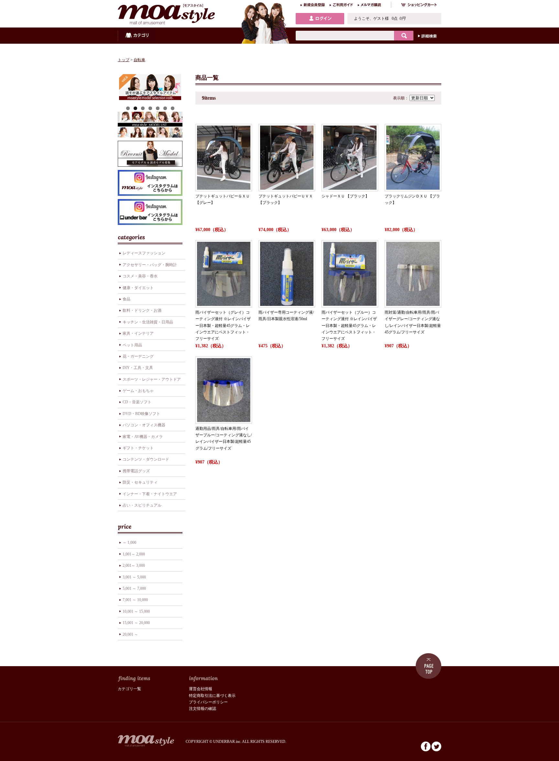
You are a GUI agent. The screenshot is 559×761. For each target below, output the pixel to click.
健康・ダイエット (138, 287)
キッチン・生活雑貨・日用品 (148, 322)
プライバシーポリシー (208, 702)
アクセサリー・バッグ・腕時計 (150, 265)
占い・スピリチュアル (142, 505)
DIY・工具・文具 (138, 367)
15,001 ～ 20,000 (136, 623)
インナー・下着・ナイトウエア (150, 494)
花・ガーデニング (138, 356)
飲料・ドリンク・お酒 (142, 310)
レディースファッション (144, 253)
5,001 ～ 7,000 (134, 588)
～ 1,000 (129, 542)
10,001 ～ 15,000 (136, 611)
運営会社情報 (200, 689)
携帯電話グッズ (136, 471)
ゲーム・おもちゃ (138, 390)
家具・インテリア (138, 333)
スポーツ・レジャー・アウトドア (152, 379)
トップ (123, 60)
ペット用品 (132, 345)
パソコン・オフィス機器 (144, 425)
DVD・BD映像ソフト (141, 413)
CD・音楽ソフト (137, 402)
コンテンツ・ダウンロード (146, 459)
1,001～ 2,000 (134, 554)
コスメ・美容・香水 (140, 276)
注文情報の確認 (202, 708)
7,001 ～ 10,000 (135, 600)
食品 (126, 299)
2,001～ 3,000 (134, 565)
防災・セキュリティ (140, 482)
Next (190, 87)
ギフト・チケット (138, 448)
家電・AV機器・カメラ (143, 436)
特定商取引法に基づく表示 (212, 695)
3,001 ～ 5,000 (134, 577)
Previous (109, 87)
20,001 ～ (130, 634)
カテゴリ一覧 (129, 689)
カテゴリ (137, 36)
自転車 (139, 60)
